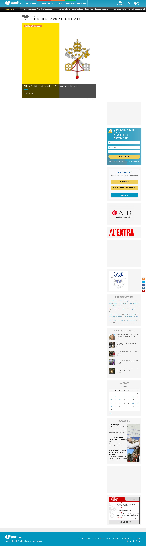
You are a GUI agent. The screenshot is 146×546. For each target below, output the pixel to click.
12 (120, 400)
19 (120, 403)
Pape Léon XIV (31, 3)
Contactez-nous (135, 538)
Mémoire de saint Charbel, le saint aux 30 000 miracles (128, 352)
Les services (104, 538)
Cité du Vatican (44, 3)
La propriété (95, 538)
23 (137, 403)
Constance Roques (29, 93)
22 (133, 403)
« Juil (110, 413)
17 (111, 403)
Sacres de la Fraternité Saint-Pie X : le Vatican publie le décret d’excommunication (127, 335)
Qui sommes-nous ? (85, 538)
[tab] (116, 499)
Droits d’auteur (124, 538)
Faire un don (81, 3)
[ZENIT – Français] (14, 3)
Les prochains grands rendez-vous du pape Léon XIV (118, 439)
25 (115, 406)
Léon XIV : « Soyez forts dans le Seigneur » (120, 301)
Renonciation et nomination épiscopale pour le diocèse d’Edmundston (63, 9)
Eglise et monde (58, 3)
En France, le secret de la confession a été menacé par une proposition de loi (127, 361)
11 (115, 400)
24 (111, 406)
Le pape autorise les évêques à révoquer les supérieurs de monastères (127, 369)
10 (111, 400)
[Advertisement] (124, 113)
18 (115, 403)
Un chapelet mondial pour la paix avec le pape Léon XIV (126, 343)
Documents (70, 3)
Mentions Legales (114, 538)
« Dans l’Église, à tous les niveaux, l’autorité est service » (123, 320)
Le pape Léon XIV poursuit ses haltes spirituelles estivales (117, 452)
